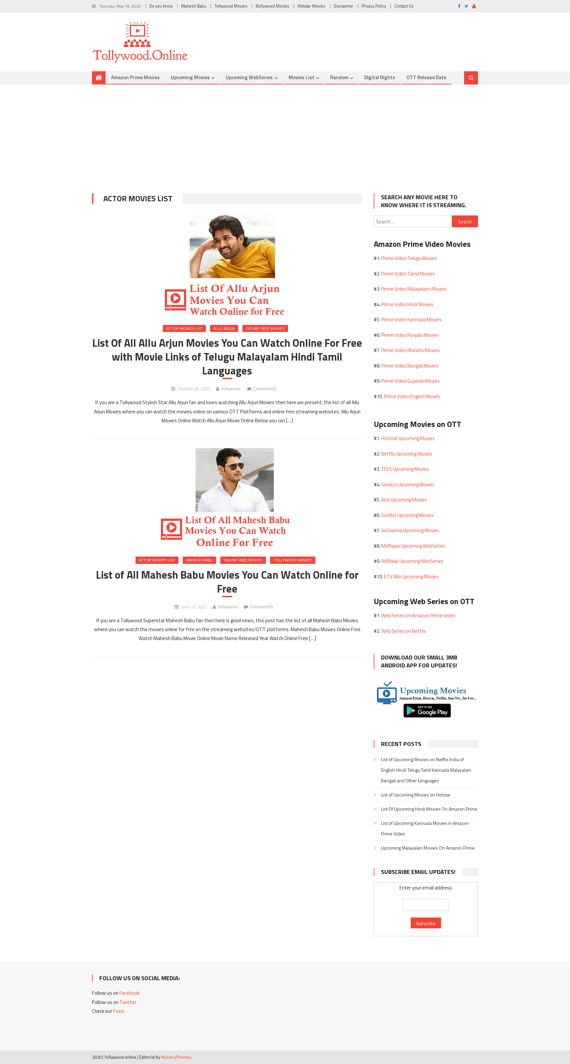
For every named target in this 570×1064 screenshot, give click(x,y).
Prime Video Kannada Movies (411, 319)
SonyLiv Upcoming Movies (407, 484)
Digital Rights (379, 77)
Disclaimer (343, 6)
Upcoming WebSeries (249, 77)
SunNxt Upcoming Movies (407, 515)
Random (339, 77)
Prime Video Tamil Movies (408, 273)
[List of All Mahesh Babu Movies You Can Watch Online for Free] (227, 497)
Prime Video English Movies (412, 396)
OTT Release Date (426, 77)
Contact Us (404, 6)
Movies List (301, 77)
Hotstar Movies (312, 6)
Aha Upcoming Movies (404, 499)
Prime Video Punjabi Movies (409, 335)
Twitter (127, 1002)
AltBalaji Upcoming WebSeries (412, 561)
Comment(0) (264, 388)
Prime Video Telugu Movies (409, 258)
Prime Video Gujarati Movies (410, 381)
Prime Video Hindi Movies (407, 304)
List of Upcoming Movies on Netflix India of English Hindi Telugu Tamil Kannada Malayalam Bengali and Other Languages (426, 770)
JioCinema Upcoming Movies (410, 530)
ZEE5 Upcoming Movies (405, 469)
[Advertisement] (285, 134)
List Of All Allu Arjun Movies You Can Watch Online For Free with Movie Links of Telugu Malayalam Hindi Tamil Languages (227, 356)
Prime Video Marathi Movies (410, 350)
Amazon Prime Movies (135, 77)
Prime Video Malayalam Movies (413, 289)
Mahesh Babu (193, 6)
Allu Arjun (224, 328)
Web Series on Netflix (403, 631)
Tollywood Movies (230, 6)
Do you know (161, 6)
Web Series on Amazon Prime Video (418, 615)
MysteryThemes (176, 1057)
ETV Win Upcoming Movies (411, 576)
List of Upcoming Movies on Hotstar (416, 794)
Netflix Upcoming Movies (406, 454)
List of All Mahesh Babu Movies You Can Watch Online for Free (227, 582)
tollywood (231, 388)
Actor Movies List (184, 328)
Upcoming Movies (190, 77)
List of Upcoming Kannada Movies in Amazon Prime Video (425, 828)
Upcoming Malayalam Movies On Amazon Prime (428, 847)
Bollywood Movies (272, 6)
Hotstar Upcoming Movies (408, 438)
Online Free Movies (265, 328)
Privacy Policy (374, 6)
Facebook (129, 993)
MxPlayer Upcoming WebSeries (413, 546)
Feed (118, 1011)
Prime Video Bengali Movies (409, 366)
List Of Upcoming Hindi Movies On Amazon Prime (429, 808)
